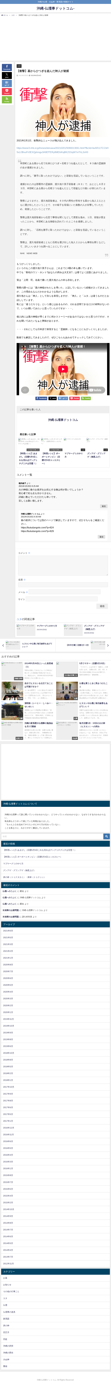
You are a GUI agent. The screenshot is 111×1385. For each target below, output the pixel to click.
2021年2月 (8, 951)
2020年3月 (8, 999)
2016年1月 (8, 1168)
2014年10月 (8, 1209)
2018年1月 (8, 1080)
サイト (21, 599)
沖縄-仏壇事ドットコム (63, 419)
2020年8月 (8, 965)
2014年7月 (8, 1230)
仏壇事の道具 (9, 1312)
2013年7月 (8, 1257)
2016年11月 (8, 1135)
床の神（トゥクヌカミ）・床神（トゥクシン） (24, 877)
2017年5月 (8, 1114)
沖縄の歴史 (8, 1353)
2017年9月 (8, 1094)
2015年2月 (8, 1203)
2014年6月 (8, 1236)
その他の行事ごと (11, 1291)
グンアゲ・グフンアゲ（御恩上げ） (19, 870)
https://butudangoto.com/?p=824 (37, 527)
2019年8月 (8, 1039)
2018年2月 (8, 1073)
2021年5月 (8, 937)
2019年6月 (8, 1046)
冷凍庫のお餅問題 (11, 910)
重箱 (5, 1366)
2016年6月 (8, 1141)
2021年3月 (8, 944)
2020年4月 (8, 992)
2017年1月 (8, 1121)
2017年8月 (8, 1101)
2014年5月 (8, 1243)
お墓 (5, 1278)
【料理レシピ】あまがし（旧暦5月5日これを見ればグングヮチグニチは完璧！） (39, 850)
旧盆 (5, 1339)
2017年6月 (8, 1107)
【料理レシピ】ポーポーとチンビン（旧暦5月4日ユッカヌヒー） (32, 857)
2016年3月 (8, 1162)
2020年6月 (8, 978)
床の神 (6, 1326)
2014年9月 (8, 1216)
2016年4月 (8, 1155)
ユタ (19, 66)
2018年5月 (8, 1067)
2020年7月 (8, 971)
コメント (24, 553)
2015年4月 (8, 1196)
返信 (104, 506)
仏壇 (5, 1305)
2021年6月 (8, 931)
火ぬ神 (6, 1359)
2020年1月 (8, 1012)
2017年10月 (8, 1087)
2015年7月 (8, 1182)
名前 (22, 579)
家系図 (6, 1319)
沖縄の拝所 (8, 1346)
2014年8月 (8, 1223)
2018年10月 (8, 1053)
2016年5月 (8, 1148)
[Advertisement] (55, 38)
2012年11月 (8, 1264)
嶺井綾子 (22, 483)
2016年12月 (8, 1128)
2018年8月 (8, 1060)
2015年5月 (8, 1189)
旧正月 (6, 1332)
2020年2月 (8, 1005)
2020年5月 (8, 985)
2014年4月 (8, 1250)
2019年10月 (8, 1026)
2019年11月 (8, 1019)
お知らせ (7, 1285)
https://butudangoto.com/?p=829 (37, 531)
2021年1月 (8, 958)
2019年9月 (8, 1033)
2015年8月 (8, 1175)
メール (23, 592)
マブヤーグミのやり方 (13, 864)
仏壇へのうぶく (10, 891)
